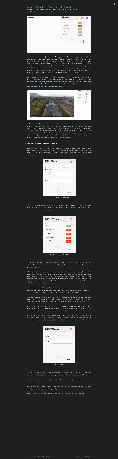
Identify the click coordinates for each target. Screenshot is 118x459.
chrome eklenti (78, 9)
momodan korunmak (61, 12)
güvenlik (49, 12)
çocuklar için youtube (35, 12)
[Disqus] (59, 427)
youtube (72, 12)
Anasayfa (78, 456)
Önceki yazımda (32, 57)
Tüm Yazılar (88, 456)
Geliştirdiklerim (61, 9)
